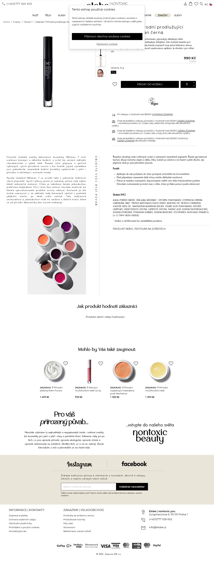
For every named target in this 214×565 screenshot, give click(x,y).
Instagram (79, 465)
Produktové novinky (74, 519)
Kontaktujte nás (17, 531)
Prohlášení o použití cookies (24, 527)
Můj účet (68, 523)
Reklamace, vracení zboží (77, 531)
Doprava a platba (18, 515)
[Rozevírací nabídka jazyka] (210, 4)
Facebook (134, 463)
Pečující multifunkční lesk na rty (88, 389)
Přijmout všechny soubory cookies (107, 36)
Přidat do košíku (150, 84)
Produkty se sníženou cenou (78, 515)
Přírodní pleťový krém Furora (51, 389)
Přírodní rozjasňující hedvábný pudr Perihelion (122, 390)
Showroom (69, 527)
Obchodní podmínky (20, 523)
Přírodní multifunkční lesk (156, 389)
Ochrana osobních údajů (22, 519)
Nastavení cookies (107, 44)
